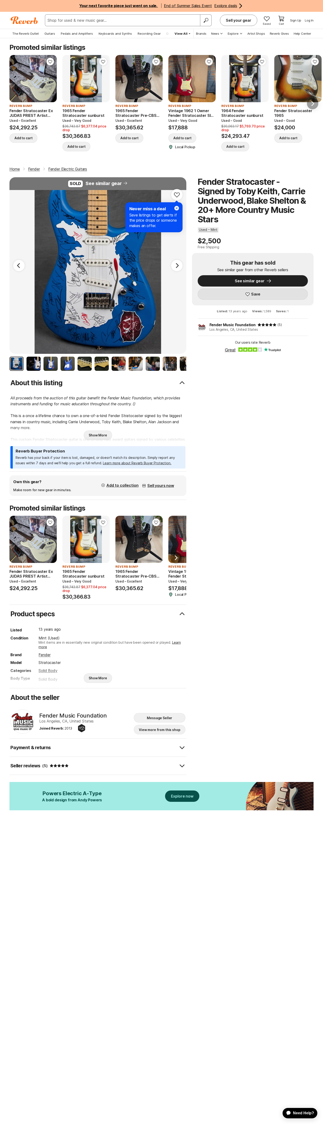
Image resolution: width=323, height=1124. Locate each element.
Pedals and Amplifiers (77, 33)
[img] (267, 325)
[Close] (176, 208)
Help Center (302, 33)
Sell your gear (238, 20)
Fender (44, 654)
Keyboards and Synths (115, 33)
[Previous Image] (19, 265)
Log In (309, 20)
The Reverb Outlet (25, 33)
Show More (98, 435)
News (215, 33)
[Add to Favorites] (50, 61)
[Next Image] (177, 265)
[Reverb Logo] (24, 20)
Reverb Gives (279, 33)
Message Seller (159, 718)
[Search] (205, 20)
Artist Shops (256, 33)
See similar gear (104, 183)
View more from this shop (159, 730)
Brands (201, 33)
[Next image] (50, 78)
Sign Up (295, 20)
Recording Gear (149, 33)
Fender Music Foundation (233, 324)
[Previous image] (16, 78)
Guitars (49, 33)
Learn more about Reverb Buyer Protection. (137, 463)
